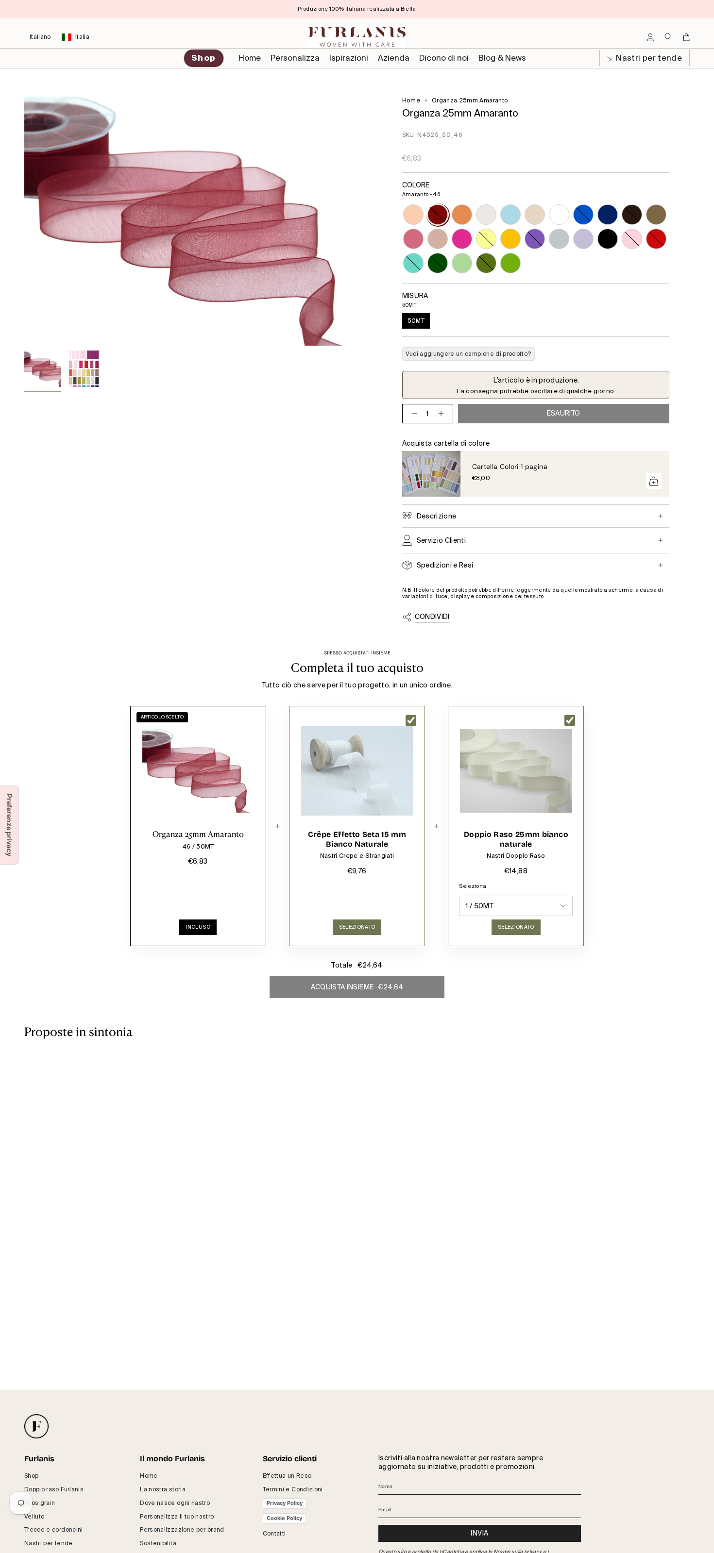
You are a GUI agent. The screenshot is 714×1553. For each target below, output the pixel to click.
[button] (295, 58)
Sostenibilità (158, 1543)
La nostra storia (163, 1489)
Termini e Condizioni (293, 1489)
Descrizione (437, 516)
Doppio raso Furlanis (54, 1489)
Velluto (34, 1516)
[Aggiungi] (654, 481)
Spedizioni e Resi (445, 565)
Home (411, 100)
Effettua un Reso (287, 1476)
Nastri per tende (648, 58)
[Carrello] (686, 37)
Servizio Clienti (441, 540)
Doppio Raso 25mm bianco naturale (516, 839)
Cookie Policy (284, 1518)
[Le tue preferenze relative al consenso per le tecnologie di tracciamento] (9, 825)
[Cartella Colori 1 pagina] (431, 474)
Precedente (24, 221)
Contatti (274, 1533)
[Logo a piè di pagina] (36, 1426)
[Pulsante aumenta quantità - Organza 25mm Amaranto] (443, 413)
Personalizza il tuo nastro (177, 1516)
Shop (31, 1476)
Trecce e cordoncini (53, 1530)
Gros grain (39, 1503)
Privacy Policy (285, 1503)
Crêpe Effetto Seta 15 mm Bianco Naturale (357, 839)
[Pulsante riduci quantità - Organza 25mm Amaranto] (412, 413)
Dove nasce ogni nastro (175, 1503)
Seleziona (472, 886)
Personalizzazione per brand (182, 1530)
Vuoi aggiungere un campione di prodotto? (468, 354)
